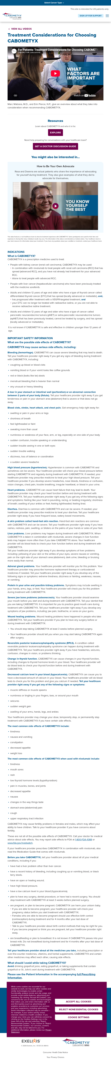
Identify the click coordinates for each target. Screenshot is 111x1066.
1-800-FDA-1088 (83, 839)
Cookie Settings (78, 1017)
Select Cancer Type (53, 2)
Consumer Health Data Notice (55, 1052)
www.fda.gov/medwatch (20, 843)
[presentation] (107, 16)
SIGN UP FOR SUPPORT (91, 15)
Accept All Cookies (78, 1001)
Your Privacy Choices (55, 1057)
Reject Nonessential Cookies (78, 1009)
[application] (55, 73)
